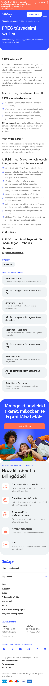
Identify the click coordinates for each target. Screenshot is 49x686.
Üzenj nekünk (7, 636)
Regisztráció (34, 14)
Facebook (4, 649)
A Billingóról (7, 601)
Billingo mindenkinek (10, 568)
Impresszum (7, 667)
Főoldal (5, 21)
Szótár (5, 593)
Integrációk (14, 21)
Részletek (41, 2)
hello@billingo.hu (9, 632)
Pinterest (28, 649)
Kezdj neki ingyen (24, 426)
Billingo (8, 15)
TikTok (36, 649)
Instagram (12, 649)
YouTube (20, 649)
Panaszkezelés (8, 664)
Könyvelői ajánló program (12, 614)
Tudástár (6, 589)
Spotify (45, 649)
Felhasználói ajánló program (14, 610)
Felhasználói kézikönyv (11, 597)
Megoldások (7, 577)
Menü (45, 14)
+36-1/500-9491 (33, 632)
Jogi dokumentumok (10, 661)
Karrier (5, 605)
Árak (4, 585)
